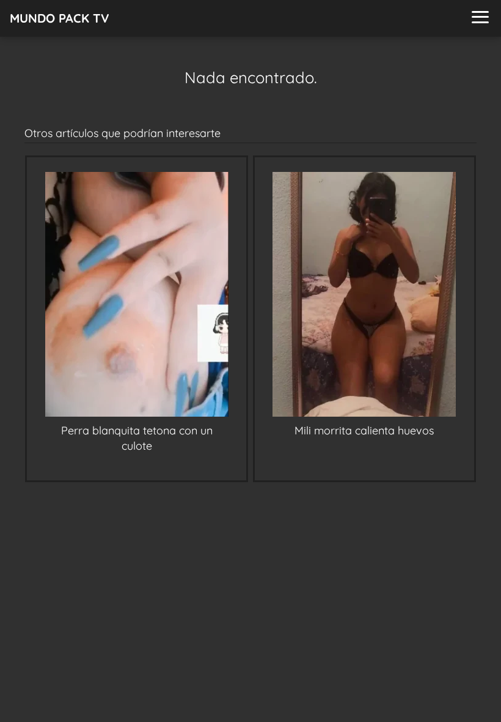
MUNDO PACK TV (59, 18)
